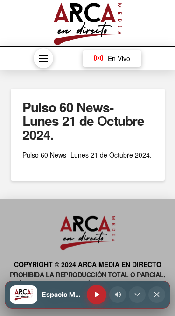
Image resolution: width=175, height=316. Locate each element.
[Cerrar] (156, 294)
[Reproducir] (96, 294)
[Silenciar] (117, 294)
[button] (43, 58)
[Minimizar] (137, 294)
